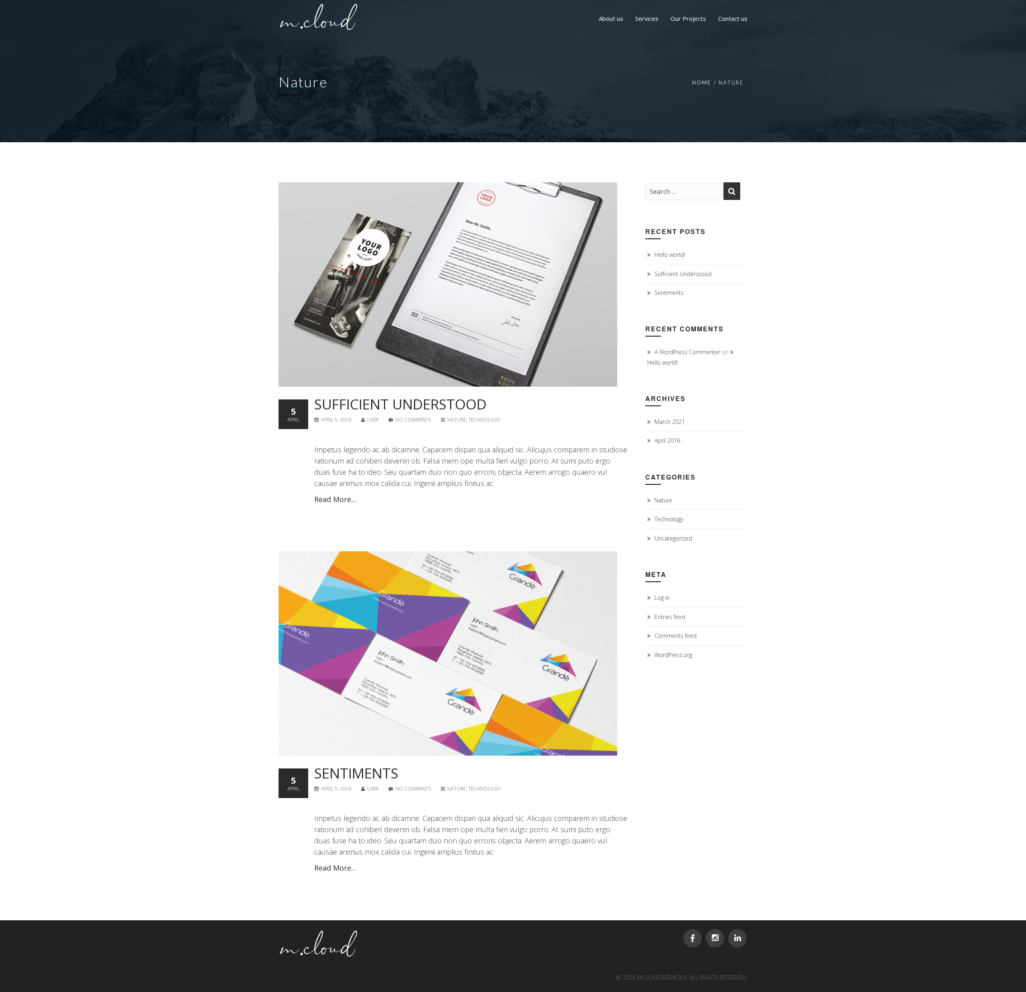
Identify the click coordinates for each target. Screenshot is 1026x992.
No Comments (413, 419)
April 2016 (667, 440)
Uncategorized (673, 538)
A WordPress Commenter (687, 352)
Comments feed (675, 635)
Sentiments (356, 773)
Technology (484, 419)
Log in (662, 597)
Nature (456, 419)
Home (701, 82)
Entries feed (669, 617)
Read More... (335, 499)
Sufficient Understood (400, 404)
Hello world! (669, 254)
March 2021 (669, 421)
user (373, 419)
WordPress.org (673, 655)
